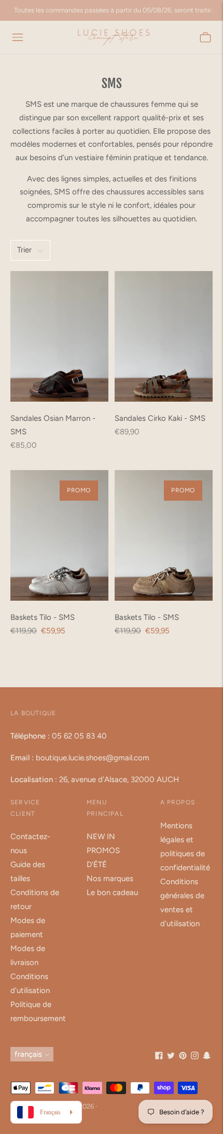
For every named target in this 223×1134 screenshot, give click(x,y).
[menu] (17, 37)
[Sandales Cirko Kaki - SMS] (164, 336)
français (28, 1054)
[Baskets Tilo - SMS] (59, 535)
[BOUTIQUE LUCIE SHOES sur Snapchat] (207, 1056)
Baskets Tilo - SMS (42, 617)
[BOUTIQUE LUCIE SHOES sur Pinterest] (183, 1056)
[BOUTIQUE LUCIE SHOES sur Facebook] (159, 1056)
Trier (24, 249)
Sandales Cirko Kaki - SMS (160, 418)
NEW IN (101, 836)
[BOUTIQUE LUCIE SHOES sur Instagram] (195, 1056)
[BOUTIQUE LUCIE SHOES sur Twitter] (171, 1056)
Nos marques (110, 878)
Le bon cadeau (112, 892)
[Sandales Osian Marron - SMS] (59, 336)
